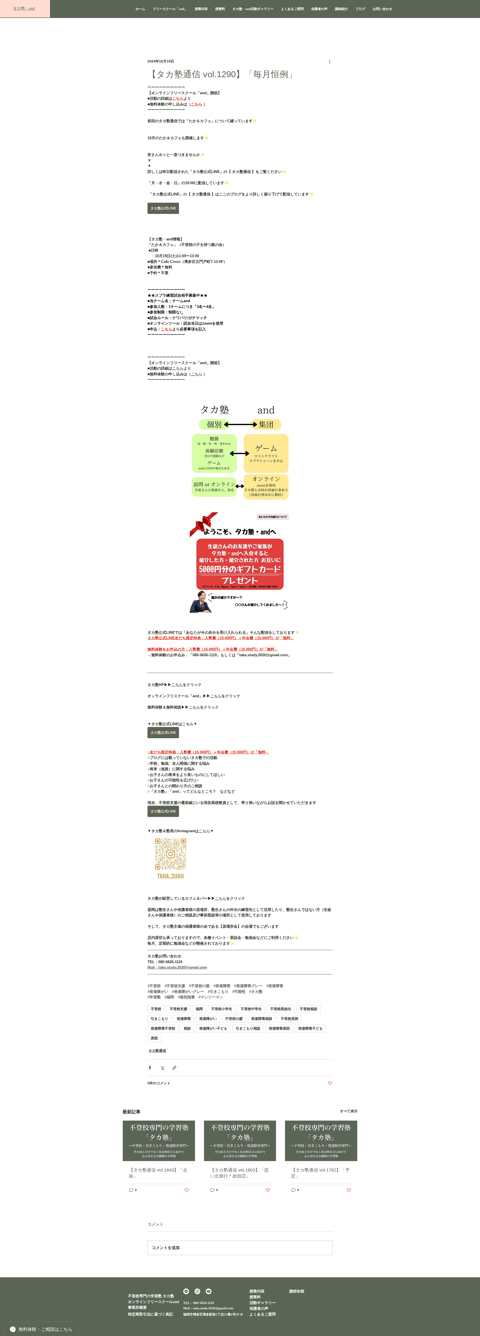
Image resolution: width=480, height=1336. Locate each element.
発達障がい (208, 1019)
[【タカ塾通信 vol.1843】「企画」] (159, 1141)
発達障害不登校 (163, 1028)
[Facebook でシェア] (150, 1067)
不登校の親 (234, 1019)
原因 (154, 1038)
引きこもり (159, 1019)
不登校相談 (308, 1009)
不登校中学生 (251, 1009)
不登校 (156, 1009)
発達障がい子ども (213, 1028)
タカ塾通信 (157, 1051)
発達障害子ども (310, 1028)
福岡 (199, 1009)
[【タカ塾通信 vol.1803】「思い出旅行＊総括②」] (240, 1141)
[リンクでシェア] (174, 1067)
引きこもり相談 (248, 1028)
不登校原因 (289, 1019)
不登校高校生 (280, 1009)
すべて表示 (349, 1111)
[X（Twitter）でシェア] (162, 1067)
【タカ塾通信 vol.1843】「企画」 (158, 1173)
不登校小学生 (221, 1009)
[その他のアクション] (329, 61)
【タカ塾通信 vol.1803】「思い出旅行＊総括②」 (239, 1173)
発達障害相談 (261, 1019)
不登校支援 (178, 1009)
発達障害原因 (279, 1028)
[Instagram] (197, 1291)
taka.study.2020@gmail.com (213, 1308)
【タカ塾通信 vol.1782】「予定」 (320, 1173)
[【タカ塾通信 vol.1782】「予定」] (321, 1141)
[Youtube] (209, 1291)
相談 (187, 1028)
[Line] (186, 1291)
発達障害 (184, 1019)
